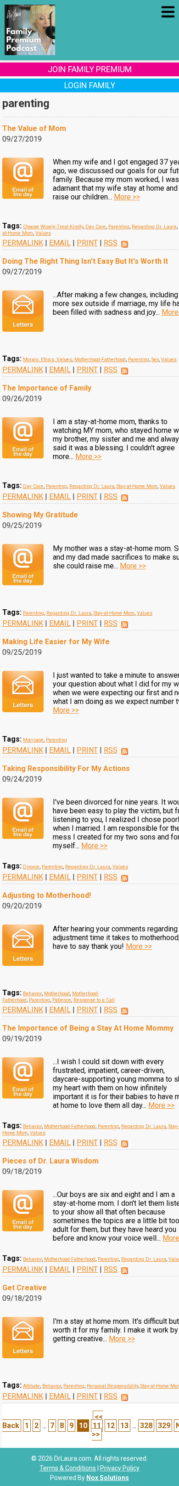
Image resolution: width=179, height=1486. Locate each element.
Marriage (33, 740)
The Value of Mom (34, 128)
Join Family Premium (90, 69)
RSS (110, 242)
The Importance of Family (46, 388)
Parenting (118, 227)
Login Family (89, 85)
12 (110, 1425)
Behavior (32, 994)
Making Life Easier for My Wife (56, 641)
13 (124, 1425)
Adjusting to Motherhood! (46, 895)
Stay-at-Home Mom (137, 486)
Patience (61, 1000)
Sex (155, 360)
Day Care (95, 227)
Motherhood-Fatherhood (100, 360)
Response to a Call (94, 1000)
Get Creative (24, 1287)
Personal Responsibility (112, 1386)
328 (146, 1425)
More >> (127, 197)
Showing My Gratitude (40, 514)
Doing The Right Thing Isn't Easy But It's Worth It (85, 261)
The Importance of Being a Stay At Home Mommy (87, 1028)
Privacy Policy (120, 1468)
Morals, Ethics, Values (47, 360)
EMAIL (60, 242)
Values (43, 233)
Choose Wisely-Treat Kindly (53, 227)
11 (97, 1425)
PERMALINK (22, 242)
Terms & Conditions (67, 1468)
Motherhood (57, 994)
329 (164, 1425)
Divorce (31, 867)
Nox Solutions (107, 1477)
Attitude (31, 1386)
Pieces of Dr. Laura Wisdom (50, 1161)
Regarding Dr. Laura (154, 227)
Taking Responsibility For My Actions (66, 768)
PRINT (87, 242)
